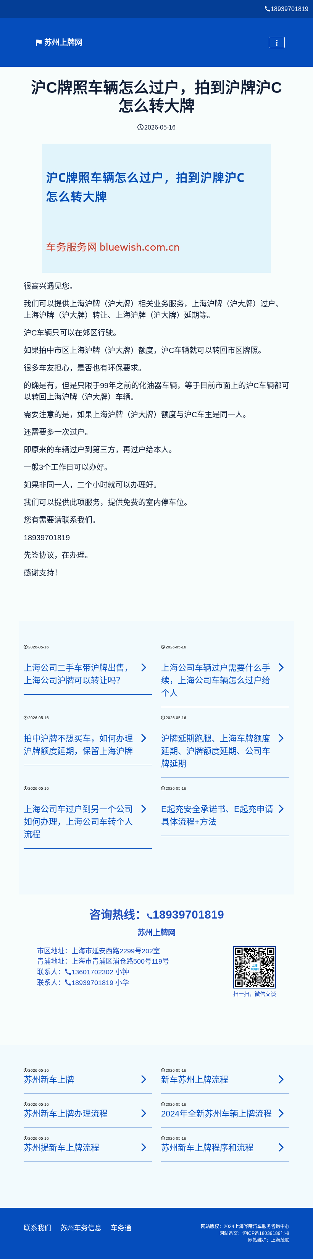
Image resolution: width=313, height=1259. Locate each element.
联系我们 (37, 1228)
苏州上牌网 (62, 42)
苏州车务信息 (81, 1228)
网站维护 (257, 1240)
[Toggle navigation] (277, 42)
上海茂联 (280, 1240)
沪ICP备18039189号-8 (265, 1233)
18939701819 (289, 9)
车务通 (121, 1228)
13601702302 (92, 972)
